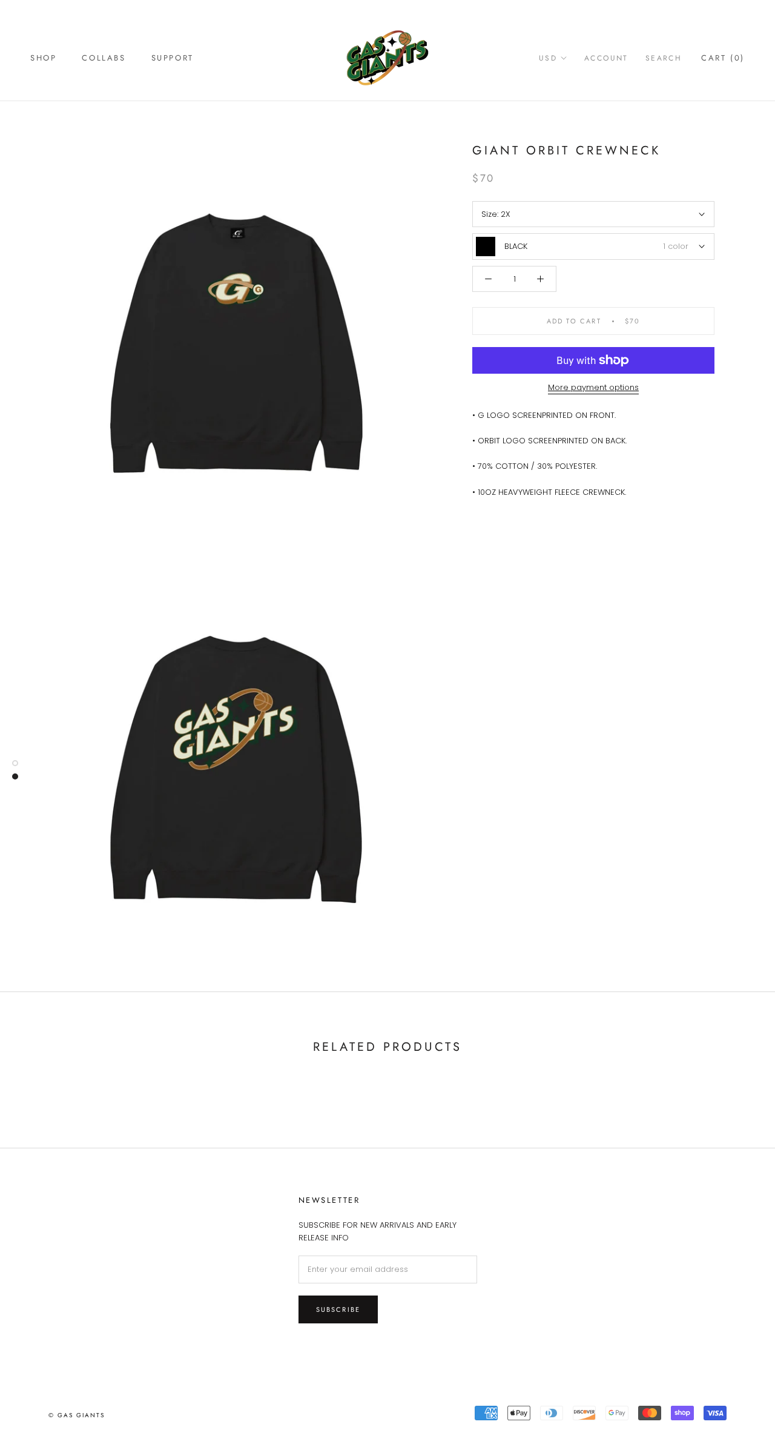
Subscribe (338, 1309)
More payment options (593, 387)
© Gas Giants (76, 1415)
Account (606, 58)
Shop (43, 58)
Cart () (723, 58)
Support (172, 58)
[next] (737, 1085)
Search (663, 58)
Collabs (103, 58)
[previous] (37, 1085)
